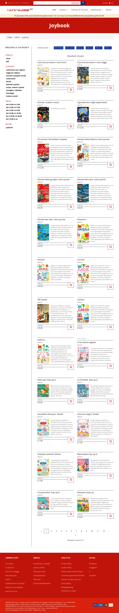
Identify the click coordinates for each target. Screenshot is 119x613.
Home (9, 37)
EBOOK (109, 10)
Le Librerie (9, 567)
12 (104, 531)
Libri (54, 10)
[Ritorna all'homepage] (20, 9)
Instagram (93, 567)
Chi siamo (9, 563)
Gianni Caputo (81, 338)
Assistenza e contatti (41, 563)
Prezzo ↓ (108, 48)
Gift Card (36, 579)
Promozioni (96, 10)
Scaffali (63, 10)
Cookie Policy (66, 567)
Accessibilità (66, 583)
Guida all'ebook (39, 575)
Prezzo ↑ (99, 48)
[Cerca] (83, 3)
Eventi (17, 3)
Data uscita (70, 48)
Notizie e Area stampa (14, 587)
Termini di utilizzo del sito (71, 579)
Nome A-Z (80, 48)
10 (92, 531)
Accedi (105, 3)
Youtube (92, 575)
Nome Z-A (89, 48)
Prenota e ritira (39, 571)
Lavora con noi (11, 591)
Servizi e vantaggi (12, 571)
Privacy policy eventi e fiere (72, 571)
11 (98, 531)
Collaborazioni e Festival (14, 583)
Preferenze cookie (68, 591)
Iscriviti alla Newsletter (42, 583)
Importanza (58, 48)
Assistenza (25, 3)
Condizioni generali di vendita (72, 575)
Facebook (93, 563)
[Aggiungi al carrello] (71, 89)
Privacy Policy (66, 563)
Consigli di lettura (79, 10)
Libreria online (39, 567)
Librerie (10, 3)
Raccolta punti (11, 575)
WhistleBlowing (67, 587)
